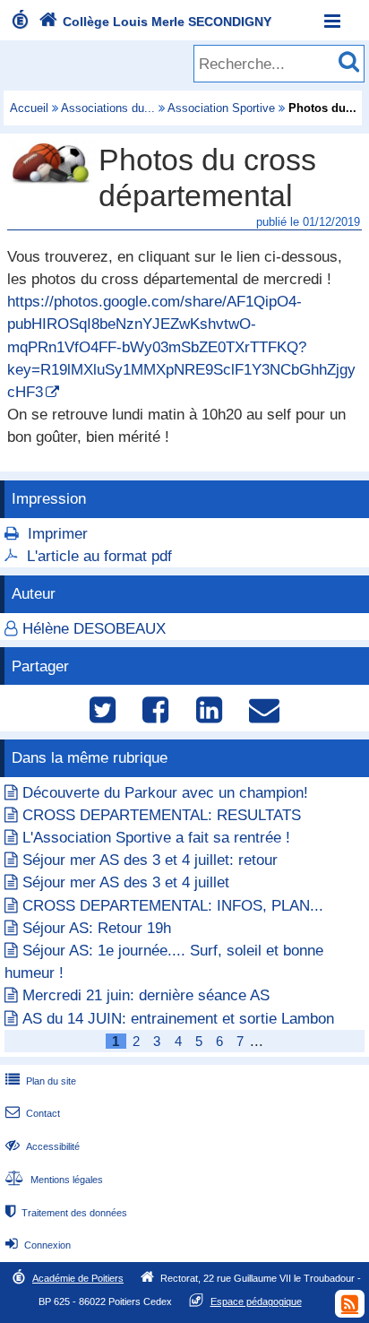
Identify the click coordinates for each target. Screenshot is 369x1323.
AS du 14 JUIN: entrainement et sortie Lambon (178, 1018)
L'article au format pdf (99, 556)
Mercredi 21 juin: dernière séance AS (146, 995)
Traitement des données (66, 1212)
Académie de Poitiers (78, 1278)
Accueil (29, 108)
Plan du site (40, 1081)
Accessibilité (42, 1146)
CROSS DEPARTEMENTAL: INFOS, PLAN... (172, 905)
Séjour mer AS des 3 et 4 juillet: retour (150, 860)
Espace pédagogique (256, 1301)
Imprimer (58, 533)
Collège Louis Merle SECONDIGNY (154, 21)
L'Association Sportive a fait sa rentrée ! (156, 837)
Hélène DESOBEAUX (94, 628)
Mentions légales (54, 1179)
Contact (32, 1113)
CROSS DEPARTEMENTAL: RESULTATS (161, 815)
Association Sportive (221, 108)
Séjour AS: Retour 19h (96, 928)
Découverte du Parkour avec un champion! (165, 792)
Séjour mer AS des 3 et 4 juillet (125, 882)
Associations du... (108, 108)
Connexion (38, 1245)
